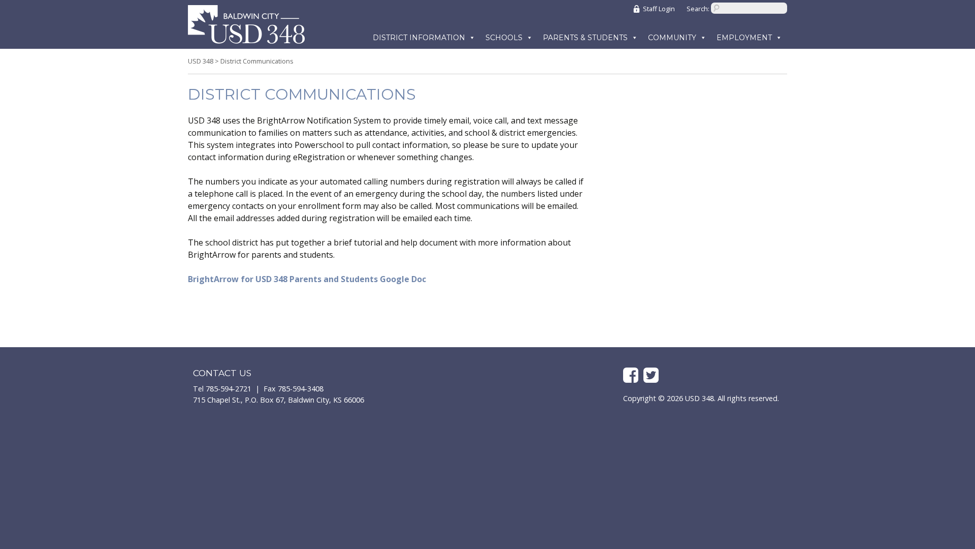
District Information (419, 37)
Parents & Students (585, 37)
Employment (744, 37)
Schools (504, 37)
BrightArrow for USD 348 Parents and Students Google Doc (307, 279)
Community (672, 37)
